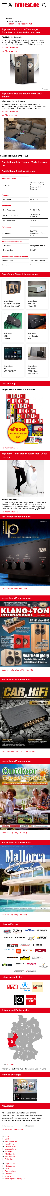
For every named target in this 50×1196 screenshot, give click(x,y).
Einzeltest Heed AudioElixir (33, 336)
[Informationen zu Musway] (12, 957)
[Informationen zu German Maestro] (12, 945)
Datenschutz (10, 1171)
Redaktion (9, 1144)
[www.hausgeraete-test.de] (25, 991)
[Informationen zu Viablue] (43, 965)
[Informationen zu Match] (28, 950)
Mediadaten (10, 1166)
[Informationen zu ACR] (7, 931)
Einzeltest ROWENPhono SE (32, 303)
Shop (7, 1136)
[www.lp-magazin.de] (19, 1004)
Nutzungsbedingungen (15, 1178)
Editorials (9, 1159)
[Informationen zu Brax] (42, 930)
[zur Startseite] (27, 5)
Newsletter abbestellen (12, 1129)
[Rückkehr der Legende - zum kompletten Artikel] (25, 70)
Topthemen (10, 1156)
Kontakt (8, 1176)
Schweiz (10, 1064)
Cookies (8, 1173)
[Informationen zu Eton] (42, 938)
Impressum (10, 1163)
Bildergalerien (11, 1149)
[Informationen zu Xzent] (19, 971)
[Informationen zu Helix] (37, 945)
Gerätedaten (10, 1146)
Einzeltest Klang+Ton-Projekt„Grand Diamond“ (12, 303)
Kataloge (8, 1151)
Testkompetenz (11, 1141)
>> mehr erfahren (10, 448)
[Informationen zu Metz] (40, 951)
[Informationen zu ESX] (31, 939)
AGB (7, 1168)
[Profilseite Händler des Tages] (25, 1090)
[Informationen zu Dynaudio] (8, 937)
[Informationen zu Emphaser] (20, 938)
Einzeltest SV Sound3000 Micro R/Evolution (33, 370)
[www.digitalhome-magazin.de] (12, 991)
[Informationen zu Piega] (37, 957)
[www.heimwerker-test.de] (37, 991)
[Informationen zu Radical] (7, 965)
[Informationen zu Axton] (29, 930)
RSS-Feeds (10, 1154)
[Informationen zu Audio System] (17, 931)
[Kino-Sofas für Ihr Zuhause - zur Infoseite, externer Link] (25, 134)
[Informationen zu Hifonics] (9, 950)
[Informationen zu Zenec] (31, 971)
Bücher (8, 1139)
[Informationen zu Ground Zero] (25, 945)
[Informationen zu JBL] (18, 952)
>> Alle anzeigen (9, 51)
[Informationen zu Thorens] (32, 964)
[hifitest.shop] (31, 1004)
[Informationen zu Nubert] (25, 958)
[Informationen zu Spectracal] (19, 964)
